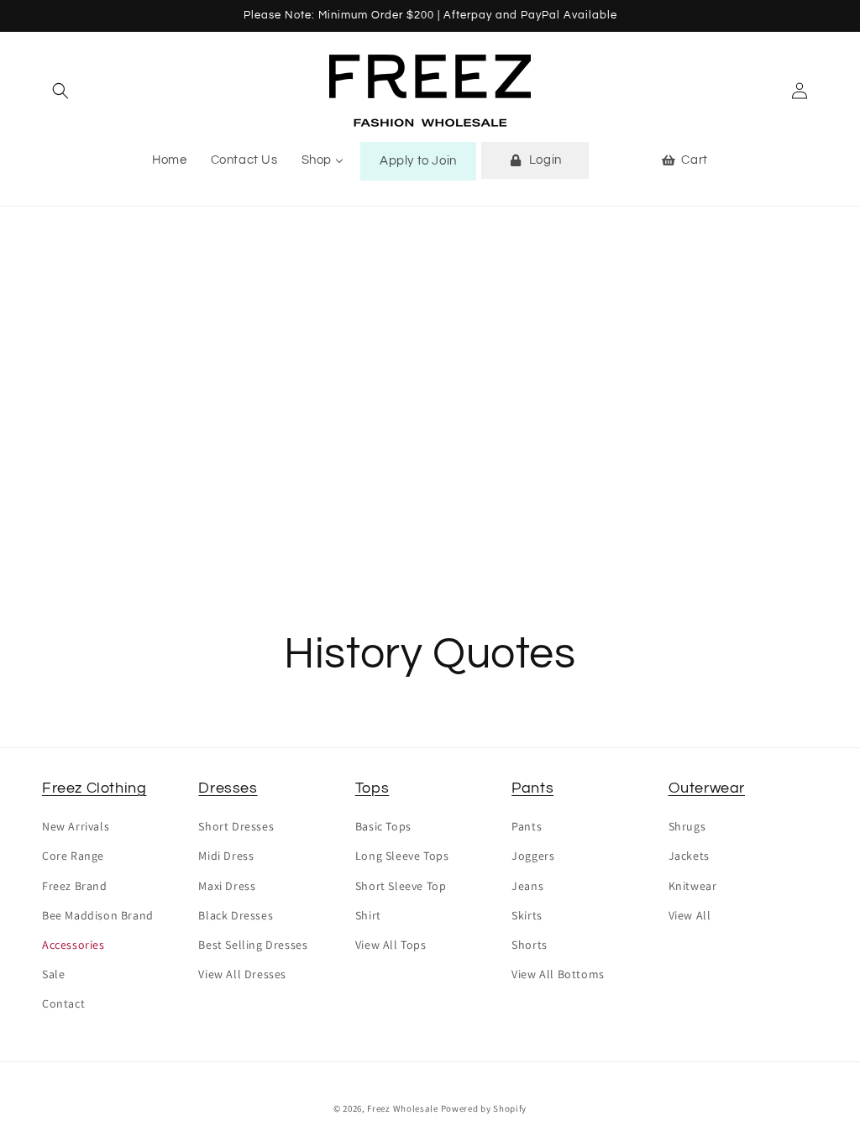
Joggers (532, 855)
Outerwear (707, 788)
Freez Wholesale (402, 1108)
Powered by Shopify (484, 1108)
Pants (532, 788)
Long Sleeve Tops (402, 855)
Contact (63, 1003)
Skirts (527, 915)
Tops (372, 788)
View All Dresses (242, 974)
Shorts (529, 944)
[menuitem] (169, 160)
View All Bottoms (558, 974)
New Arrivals (75, 826)
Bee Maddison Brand (98, 915)
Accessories (73, 944)
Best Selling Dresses (252, 944)
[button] (60, 90)
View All (690, 915)
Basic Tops (383, 826)
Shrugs (687, 826)
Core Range (73, 855)
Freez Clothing (94, 788)
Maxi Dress (226, 885)
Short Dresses (236, 826)
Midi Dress (226, 855)
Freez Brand (75, 885)
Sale (53, 974)
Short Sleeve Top (401, 885)
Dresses (227, 788)
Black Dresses (235, 915)
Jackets (689, 855)
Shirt (368, 915)
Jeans (527, 885)
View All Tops (391, 944)
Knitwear (693, 885)
